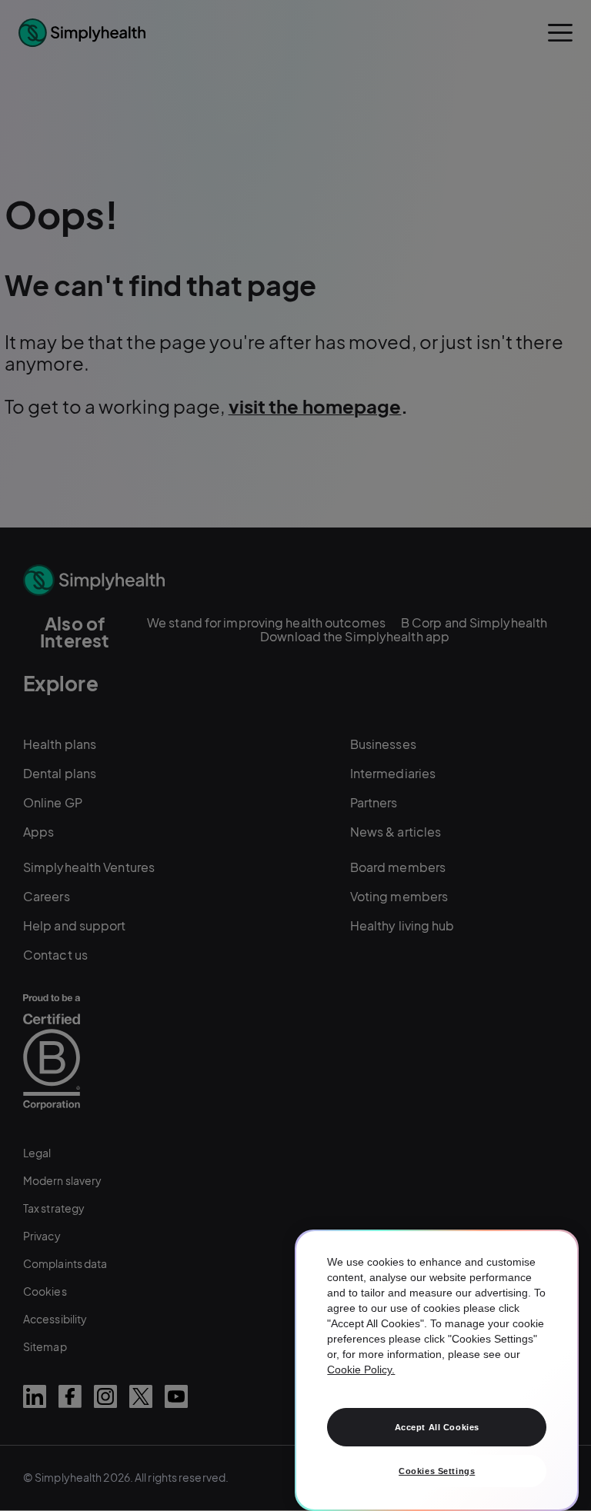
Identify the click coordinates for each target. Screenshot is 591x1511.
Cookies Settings (437, 1471)
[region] (437, 1370)
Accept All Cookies (437, 1427)
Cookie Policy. (361, 1369)
